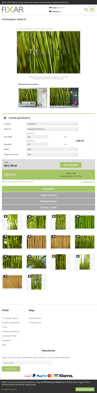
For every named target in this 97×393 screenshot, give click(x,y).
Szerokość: (8, 137)
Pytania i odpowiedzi (11, 322)
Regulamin (6, 340)
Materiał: (7, 129)
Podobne (48, 188)
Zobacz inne (48, 207)
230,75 (8, 174)
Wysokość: (8, 144)
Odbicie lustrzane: (11, 154)
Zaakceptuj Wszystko (85, 389)
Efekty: (6, 149)
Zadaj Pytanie (88, 182)
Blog (4, 344)
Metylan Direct (35, 318)
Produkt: (7, 124)
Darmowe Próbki (9, 336)
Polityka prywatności (11, 331)
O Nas (4, 327)
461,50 (9, 165)
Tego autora (48, 195)
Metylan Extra (35, 322)
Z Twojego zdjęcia (10, 318)
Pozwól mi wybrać (9, 389)
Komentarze (48, 201)
